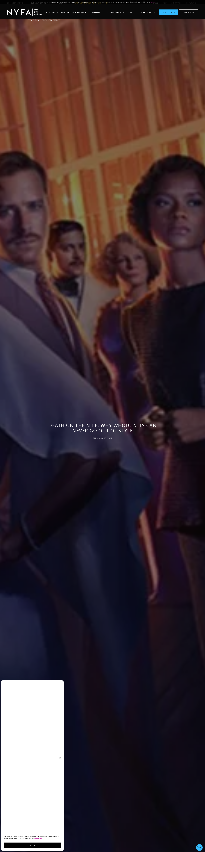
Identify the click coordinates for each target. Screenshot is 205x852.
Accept (32, 845)
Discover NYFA (112, 12)
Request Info (168, 12)
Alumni (127, 12)
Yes (152, 2)
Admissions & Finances (74, 12)
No (155, 2)
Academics (52, 12)
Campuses (96, 12)
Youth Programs (144, 12)
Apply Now (189, 12)
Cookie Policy (38, 838)
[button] (60, 757)
